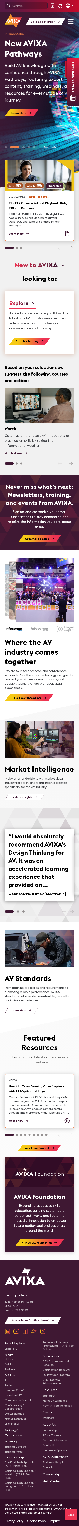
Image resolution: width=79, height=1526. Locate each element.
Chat (71, 1515)
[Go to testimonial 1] (9, 911)
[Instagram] (43, 1331)
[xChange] (34, 1331)
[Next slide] (53, 147)
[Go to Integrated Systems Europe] (65, 629)
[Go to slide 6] (34, 1135)
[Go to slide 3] (23, 147)
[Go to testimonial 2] (18, 911)
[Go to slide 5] (34, 147)
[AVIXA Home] (13, 21)
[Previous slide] (46, 147)
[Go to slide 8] (42, 1135)
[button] (69, 5)
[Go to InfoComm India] (39, 629)
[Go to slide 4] (29, 147)
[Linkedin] (7, 1331)
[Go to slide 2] (14, 147)
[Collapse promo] (66, 69)
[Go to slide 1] (6, 147)
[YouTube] (16, 1331)
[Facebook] (25, 1331)
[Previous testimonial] (64, 911)
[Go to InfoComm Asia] (14, 629)
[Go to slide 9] (46, 1135)
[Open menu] (70, 22)
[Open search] (8, 6)
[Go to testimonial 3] (23, 911)
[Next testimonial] (71, 911)
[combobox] (39, 265)
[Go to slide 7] (38, 1135)
